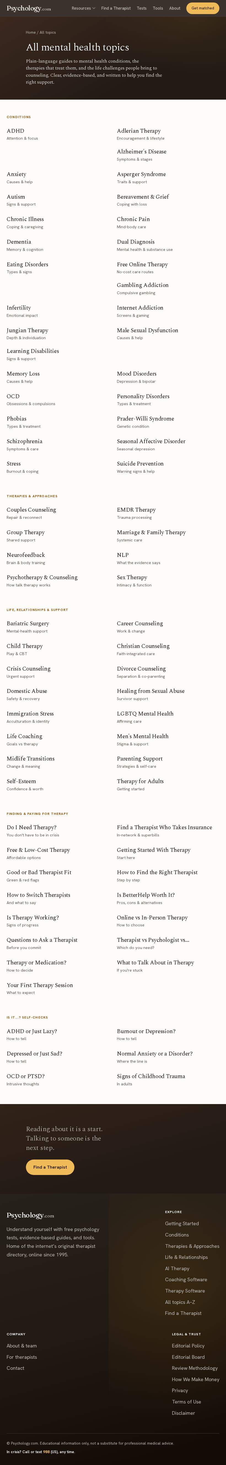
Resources (81, 8)
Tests (142, 8)
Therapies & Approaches (192, 1246)
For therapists (22, 1357)
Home (31, 32)
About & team (22, 1345)
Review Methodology (195, 1368)
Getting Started (182, 1223)
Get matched (203, 8)
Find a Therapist (116, 8)
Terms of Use (186, 1401)
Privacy (180, 1390)
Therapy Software (185, 1291)
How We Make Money (195, 1379)
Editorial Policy (188, 1345)
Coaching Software (186, 1279)
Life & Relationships (186, 1257)
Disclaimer (183, 1413)
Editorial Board (188, 1357)
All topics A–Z (180, 1302)
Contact (15, 1368)
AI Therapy (177, 1268)
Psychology (29, 8)
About (174, 8)
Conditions (177, 1235)
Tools (158, 8)
